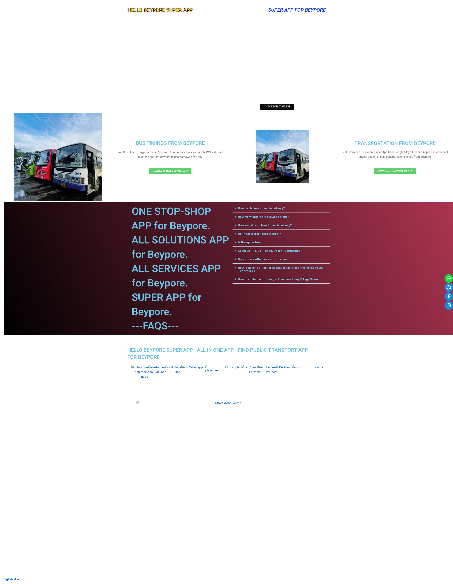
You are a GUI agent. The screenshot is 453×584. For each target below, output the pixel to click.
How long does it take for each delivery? (265, 225)
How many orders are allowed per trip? (263, 217)
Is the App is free (249, 242)
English (8, 579)
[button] (281, 208)
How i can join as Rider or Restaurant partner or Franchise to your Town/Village (281, 269)
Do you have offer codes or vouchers (263, 259)
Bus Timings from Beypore (170, 143)
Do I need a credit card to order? (259, 234)
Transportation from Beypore (395, 143)
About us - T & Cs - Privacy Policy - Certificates (269, 250)
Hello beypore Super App (160, 10)
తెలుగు (17, 579)
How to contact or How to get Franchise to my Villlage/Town (278, 279)
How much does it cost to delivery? (261, 208)
